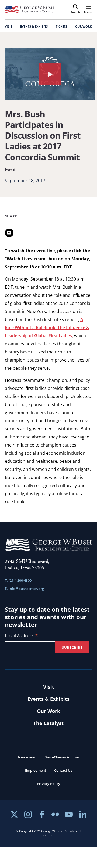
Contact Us (63, 770)
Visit (48, 686)
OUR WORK (83, 26)
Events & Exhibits (48, 699)
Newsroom (27, 757)
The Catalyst (48, 723)
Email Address (21, 635)
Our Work (48, 711)
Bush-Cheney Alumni (61, 757)
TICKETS (61, 26)
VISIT (8, 26)
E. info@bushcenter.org (24, 588)
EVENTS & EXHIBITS (34, 26)
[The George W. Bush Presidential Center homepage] (29, 9)
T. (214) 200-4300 (18, 580)
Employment (35, 770)
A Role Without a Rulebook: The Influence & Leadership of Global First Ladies (47, 328)
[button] (50, 74)
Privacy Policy (48, 783)
